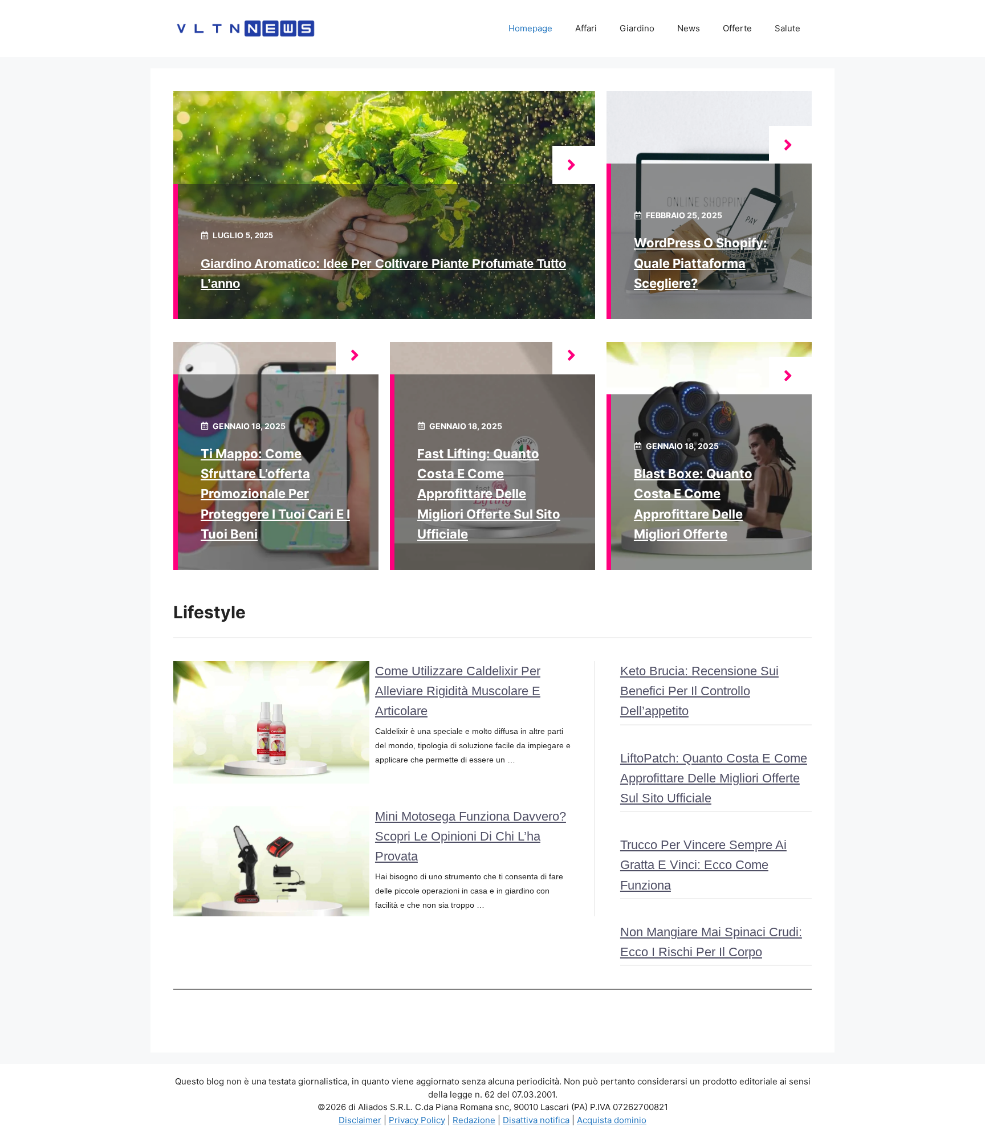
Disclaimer (360, 1120)
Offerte (737, 28)
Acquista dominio (611, 1120)
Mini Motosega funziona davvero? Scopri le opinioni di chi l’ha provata (470, 836)
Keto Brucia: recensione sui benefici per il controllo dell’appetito (699, 691)
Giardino (637, 28)
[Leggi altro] (573, 165)
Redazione (474, 1120)
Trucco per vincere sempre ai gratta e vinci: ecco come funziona (703, 865)
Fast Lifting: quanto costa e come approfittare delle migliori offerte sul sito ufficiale (488, 493)
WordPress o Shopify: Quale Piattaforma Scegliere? (700, 262)
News (688, 28)
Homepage (530, 28)
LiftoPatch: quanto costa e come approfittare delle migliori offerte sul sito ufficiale (713, 778)
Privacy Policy (417, 1120)
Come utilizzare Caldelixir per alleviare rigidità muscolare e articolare (457, 691)
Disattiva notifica (536, 1120)
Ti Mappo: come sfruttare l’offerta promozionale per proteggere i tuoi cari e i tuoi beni (275, 493)
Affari (586, 28)
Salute (787, 28)
